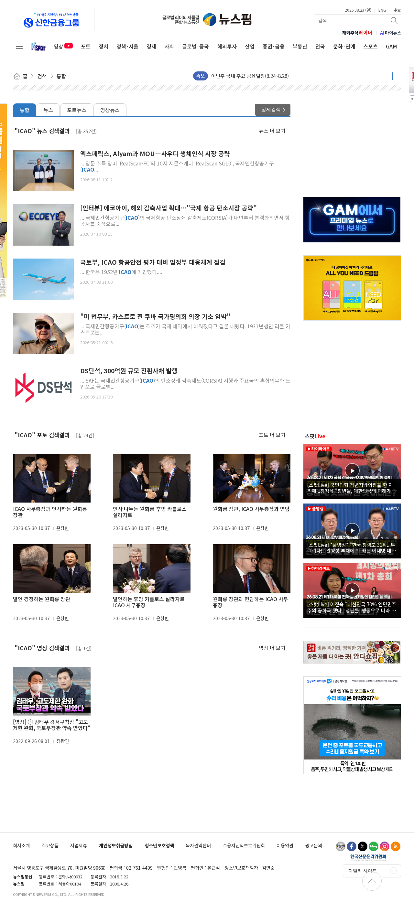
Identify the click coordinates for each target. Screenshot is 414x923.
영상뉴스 (110, 110)
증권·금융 (274, 46)
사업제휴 (78, 845)
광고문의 (313, 845)
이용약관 (285, 845)
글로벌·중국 (195, 46)
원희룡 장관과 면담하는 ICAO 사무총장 (250, 602)
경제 (151, 46)
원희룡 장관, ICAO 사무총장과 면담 (251, 509)
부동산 (300, 46)
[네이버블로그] (373, 846)
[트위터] (362, 846)
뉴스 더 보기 (272, 130)
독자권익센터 (198, 845)
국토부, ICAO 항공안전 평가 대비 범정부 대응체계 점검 (152, 262)
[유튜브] (340, 846)
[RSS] (395, 846)
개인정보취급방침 (116, 845)
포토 (86, 46)
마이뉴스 (390, 32)
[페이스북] (351, 846)
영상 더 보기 (272, 648)
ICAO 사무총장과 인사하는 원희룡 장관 (50, 512)
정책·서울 (127, 46)
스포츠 (370, 46)
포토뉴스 (76, 110)
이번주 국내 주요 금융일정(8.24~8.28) (250, 75)
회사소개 (21, 845)
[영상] (352, 470)
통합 (24, 110)
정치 (103, 46)
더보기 (392, 76)
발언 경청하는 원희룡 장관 (41, 599)
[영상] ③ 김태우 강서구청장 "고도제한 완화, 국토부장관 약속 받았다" (51, 725)
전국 (320, 46)
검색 (394, 20)
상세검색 (271, 109)
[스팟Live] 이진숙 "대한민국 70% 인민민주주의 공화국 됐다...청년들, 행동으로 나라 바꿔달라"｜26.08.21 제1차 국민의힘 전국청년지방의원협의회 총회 (351, 607)
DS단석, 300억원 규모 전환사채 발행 (129, 371)
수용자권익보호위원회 (244, 845)
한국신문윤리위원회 (368, 857)
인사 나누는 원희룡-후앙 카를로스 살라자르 (150, 512)
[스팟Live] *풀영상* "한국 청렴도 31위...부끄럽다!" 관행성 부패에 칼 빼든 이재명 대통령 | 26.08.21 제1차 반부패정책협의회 (351, 547)
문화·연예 (344, 46)
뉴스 (48, 110)
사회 (169, 46)
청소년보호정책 (159, 845)
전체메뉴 (19, 46)
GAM (391, 46)
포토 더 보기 (272, 435)
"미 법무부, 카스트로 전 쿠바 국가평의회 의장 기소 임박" (155, 316)
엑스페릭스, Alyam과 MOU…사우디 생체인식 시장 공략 (155, 153)
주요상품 (50, 845)
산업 (250, 46)
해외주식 (357, 32)
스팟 (315, 436)
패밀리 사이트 (362, 870)
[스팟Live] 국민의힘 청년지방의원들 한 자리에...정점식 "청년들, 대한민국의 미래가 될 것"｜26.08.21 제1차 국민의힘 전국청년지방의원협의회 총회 (352, 487)
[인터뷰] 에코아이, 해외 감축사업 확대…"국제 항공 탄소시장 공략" (168, 208)
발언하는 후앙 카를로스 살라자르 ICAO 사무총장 (149, 602)
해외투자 (227, 46)
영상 (58, 46)
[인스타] (384, 846)
